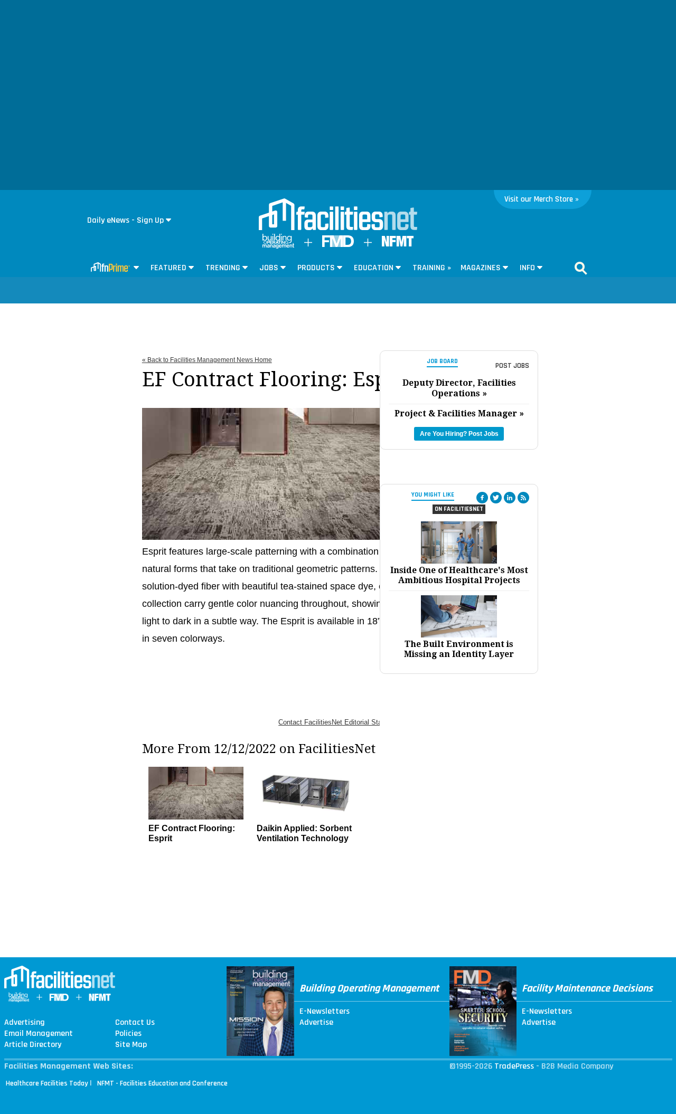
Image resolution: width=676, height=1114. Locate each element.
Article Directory (32, 1045)
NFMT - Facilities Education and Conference (162, 1083)
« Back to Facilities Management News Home (207, 360)
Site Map (131, 1045)
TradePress (514, 1066)
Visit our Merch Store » (541, 199)
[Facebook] (482, 497)
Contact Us (135, 1022)
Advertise (316, 1022)
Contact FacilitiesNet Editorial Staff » (335, 722)
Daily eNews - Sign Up (125, 220)
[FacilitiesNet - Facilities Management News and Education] (338, 215)
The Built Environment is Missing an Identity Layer (459, 649)
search (581, 268)
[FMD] (338, 244)
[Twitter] (496, 497)
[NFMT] (398, 244)
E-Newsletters (324, 1011)
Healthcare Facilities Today (47, 1083)
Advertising (24, 1022)
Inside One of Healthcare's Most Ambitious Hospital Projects (459, 575)
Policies (128, 1034)
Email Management (38, 1034)
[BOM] (278, 246)
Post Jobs (512, 365)
